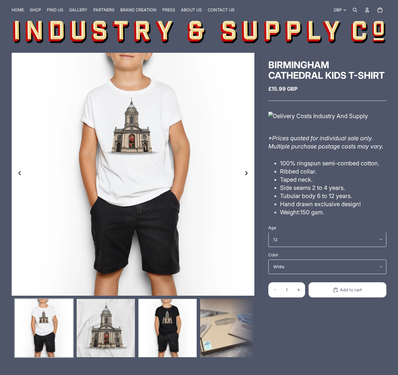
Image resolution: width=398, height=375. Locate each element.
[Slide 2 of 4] (106, 328)
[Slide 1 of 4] (44, 328)
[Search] (354, 9)
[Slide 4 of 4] (229, 328)
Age (272, 227)
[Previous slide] (18, 174)
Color (273, 254)
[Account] (367, 9)
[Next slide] (248, 174)
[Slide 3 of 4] (167, 328)
